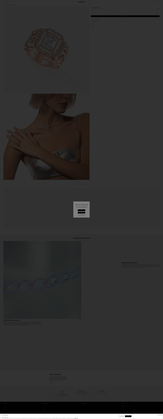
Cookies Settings (122, 416)
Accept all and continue (128, 416)
